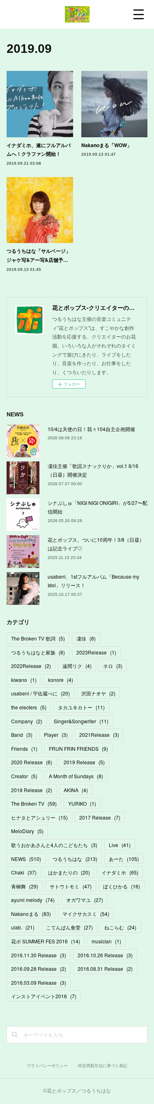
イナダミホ (119, 872)
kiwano (24, 679)
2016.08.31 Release (105, 968)
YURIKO (82, 803)
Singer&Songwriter (81, 721)
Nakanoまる (31, 913)
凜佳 (86, 638)
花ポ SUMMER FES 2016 (45, 941)
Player (56, 734)
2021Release (99, 734)
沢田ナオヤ (98, 693)
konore (60, 679)
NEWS (26, 858)
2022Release (31, 665)
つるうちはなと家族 (38, 652)
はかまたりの (69, 872)
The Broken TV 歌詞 (38, 638)
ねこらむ (120, 927)
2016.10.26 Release (105, 955)
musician (106, 941)
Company (26, 721)
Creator (24, 775)
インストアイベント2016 (43, 996)
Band (21, 734)
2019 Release (84, 762)
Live (120, 844)
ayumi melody (33, 899)
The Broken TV (34, 803)
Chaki (24, 872)
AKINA (76, 789)
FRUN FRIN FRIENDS (78, 748)
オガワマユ (84, 899)
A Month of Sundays (76, 775)
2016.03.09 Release (38, 982)
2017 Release (99, 817)
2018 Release (31, 789)
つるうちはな (75, 858)
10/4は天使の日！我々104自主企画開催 (91, 428)
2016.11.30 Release (38, 955)
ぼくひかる (121, 886)
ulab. (22, 927)
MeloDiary (27, 830)
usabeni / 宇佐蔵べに (40, 693)
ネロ (112, 665)
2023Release (96, 652)
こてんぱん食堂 (69, 927)
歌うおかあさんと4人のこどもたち (54, 844)
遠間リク (77, 665)
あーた (124, 858)
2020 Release (31, 762)
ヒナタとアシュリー (39, 817)
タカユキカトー (81, 707)
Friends (24, 748)
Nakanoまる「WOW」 (106, 145)
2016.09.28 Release (38, 968)
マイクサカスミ (85, 913)
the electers (28, 707)
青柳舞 (24, 886)
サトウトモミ (71, 886)
